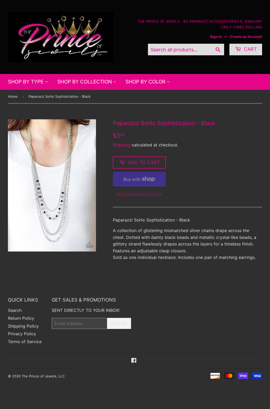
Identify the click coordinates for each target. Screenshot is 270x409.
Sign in (216, 37)
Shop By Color (146, 82)
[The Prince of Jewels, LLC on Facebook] (134, 360)
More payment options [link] (139, 193)
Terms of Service (25, 341)
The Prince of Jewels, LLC (43, 376)
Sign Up (119, 323)
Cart (250, 49)
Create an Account (246, 37)
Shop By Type (26, 82)
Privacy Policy (22, 333)
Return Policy (21, 318)
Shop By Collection (85, 82)
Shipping (121, 144)
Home (13, 96)
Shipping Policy (23, 326)
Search (15, 310)
